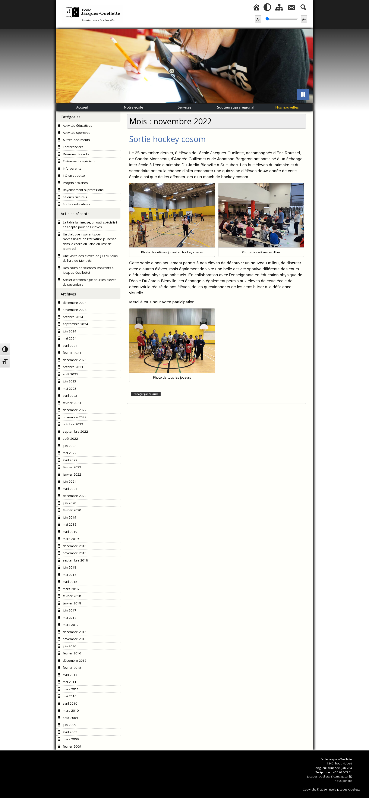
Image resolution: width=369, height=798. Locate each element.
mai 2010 (69, 696)
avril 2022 (70, 460)
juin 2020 (69, 503)
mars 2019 (71, 538)
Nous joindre (343, 781)
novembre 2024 (74, 309)
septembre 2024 (75, 324)
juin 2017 (69, 610)
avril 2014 (70, 675)
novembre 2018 (74, 553)
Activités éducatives (77, 125)
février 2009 (72, 746)
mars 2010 (71, 710)
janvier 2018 (72, 603)
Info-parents (72, 168)
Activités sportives (76, 132)
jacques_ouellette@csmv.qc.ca (329, 776)
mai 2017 (69, 617)
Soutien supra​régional (235, 107)
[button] (267, 7)
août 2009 (70, 718)
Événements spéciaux (79, 161)
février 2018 (72, 596)
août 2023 (70, 374)
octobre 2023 (73, 367)
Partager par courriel (146, 393)
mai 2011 (69, 682)
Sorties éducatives (76, 204)
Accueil (82, 107)
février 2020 (72, 510)
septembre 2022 (75, 431)
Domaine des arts (76, 154)
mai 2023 (69, 388)
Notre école (133, 107)
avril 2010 (70, 703)
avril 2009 (70, 732)
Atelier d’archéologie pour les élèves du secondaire (89, 282)
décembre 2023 (74, 360)
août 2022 (70, 438)
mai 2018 (69, 574)
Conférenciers (73, 147)
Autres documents (76, 140)
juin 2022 (69, 446)
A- (258, 19)
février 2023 (72, 403)
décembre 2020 (74, 496)
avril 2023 (70, 395)
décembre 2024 (74, 302)
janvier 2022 (72, 474)
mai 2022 (69, 453)
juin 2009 (69, 725)
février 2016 (72, 653)
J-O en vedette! (74, 175)
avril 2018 (70, 581)
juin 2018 (69, 567)
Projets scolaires (75, 183)
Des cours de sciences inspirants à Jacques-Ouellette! (88, 270)
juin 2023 (69, 381)
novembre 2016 (74, 639)
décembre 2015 (74, 660)
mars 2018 (71, 589)
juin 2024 (69, 331)
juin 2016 (69, 646)
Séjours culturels (75, 197)
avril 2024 (70, 345)
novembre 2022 (74, 417)
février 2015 (72, 667)
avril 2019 (70, 531)
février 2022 (72, 467)
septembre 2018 (75, 560)
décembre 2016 (74, 632)
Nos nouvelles (287, 107)
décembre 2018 (74, 546)
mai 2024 (69, 338)
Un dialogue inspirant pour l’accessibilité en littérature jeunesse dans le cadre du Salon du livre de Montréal (89, 241)
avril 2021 (70, 488)
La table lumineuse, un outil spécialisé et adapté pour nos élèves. (90, 224)
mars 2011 (71, 689)
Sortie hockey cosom (167, 139)
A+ (304, 19)
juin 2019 (69, 517)
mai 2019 (69, 524)
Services (184, 107)
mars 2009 (71, 739)
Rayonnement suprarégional (83, 190)
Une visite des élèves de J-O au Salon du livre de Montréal (90, 258)
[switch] (303, 94)
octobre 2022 (73, 424)
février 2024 (72, 352)
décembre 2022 (74, 410)
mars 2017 (71, 624)
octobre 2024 (73, 317)
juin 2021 (69, 481)
